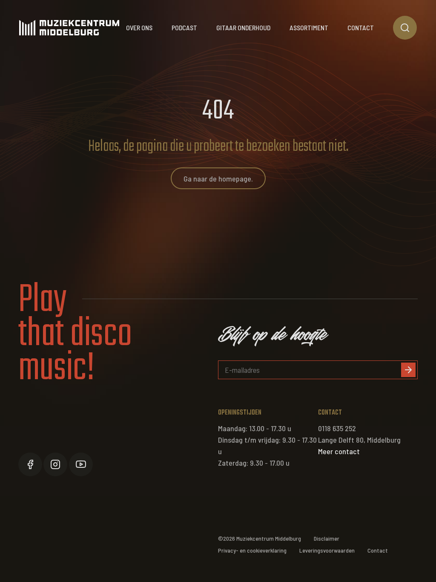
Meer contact (339, 451)
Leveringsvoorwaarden (327, 550)
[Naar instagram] (55, 464)
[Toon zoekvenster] (405, 28)
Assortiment (309, 27)
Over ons (139, 27)
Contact (360, 27)
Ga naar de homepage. (218, 178)
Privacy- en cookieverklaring (252, 550)
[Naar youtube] (81, 464)
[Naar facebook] (30, 464)
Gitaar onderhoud (243, 27)
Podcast (184, 27)
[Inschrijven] (408, 370)
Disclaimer (326, 538)
